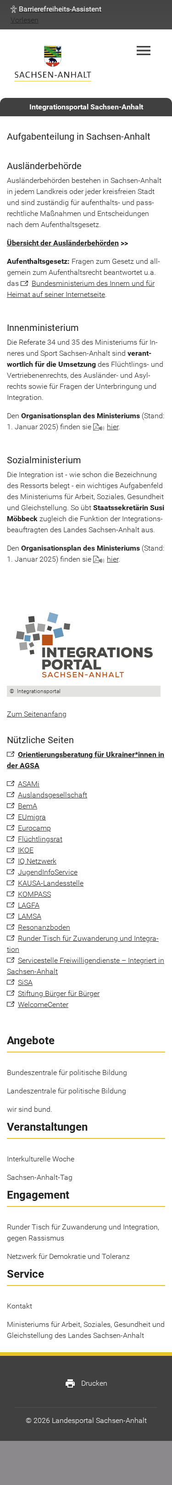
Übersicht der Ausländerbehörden (63, 243)
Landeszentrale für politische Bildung (66, 1091)
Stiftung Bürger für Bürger (59, 993)
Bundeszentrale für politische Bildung (67, 1072)
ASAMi (28, 783)
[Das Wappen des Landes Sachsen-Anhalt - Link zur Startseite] (53, 63)
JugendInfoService (48, 872)
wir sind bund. (29, 1109)
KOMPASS (34, 894)
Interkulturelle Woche (40, 1159)
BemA (27, 806)
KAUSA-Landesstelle (50, 883)
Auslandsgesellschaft (52, 795)
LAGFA (28, 905)
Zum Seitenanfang (37, 714)
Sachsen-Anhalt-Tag (39, 1177)
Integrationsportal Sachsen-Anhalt (86, 106)
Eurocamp (34, 828)
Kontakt (19, 1306)
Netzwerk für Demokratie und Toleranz (68, 1256)
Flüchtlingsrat (40, 839)
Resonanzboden (44, 927)
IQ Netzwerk (37, 861)
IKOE (25, 850)
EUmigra (32, 817)
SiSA (25, 982)
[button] (56, 9)
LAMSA (29, 916)
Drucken (86, 1383)
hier (112, 426)
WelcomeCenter (43, 1004)
